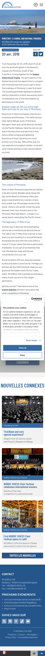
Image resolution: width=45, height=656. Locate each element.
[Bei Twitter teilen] (40, 54)
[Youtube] (28, 621)
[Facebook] (16, 621)
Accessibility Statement (28, 637)
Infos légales (32, 635)
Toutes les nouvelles (22, 555)
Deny (22, 355)
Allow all (22, 348)
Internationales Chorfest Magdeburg (20, 602)
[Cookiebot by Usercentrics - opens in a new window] (31, 299)
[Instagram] (10, 621)
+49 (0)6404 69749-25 (15, 585)
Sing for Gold (9, 609)
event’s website (9, 289)
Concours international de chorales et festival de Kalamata (23, 606)
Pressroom (12, 635)
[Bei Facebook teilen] (35, 54)
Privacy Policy (10, 637)
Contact (21, 635)
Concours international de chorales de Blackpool (23, 599)
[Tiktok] (22, 621)
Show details (31, 340)
